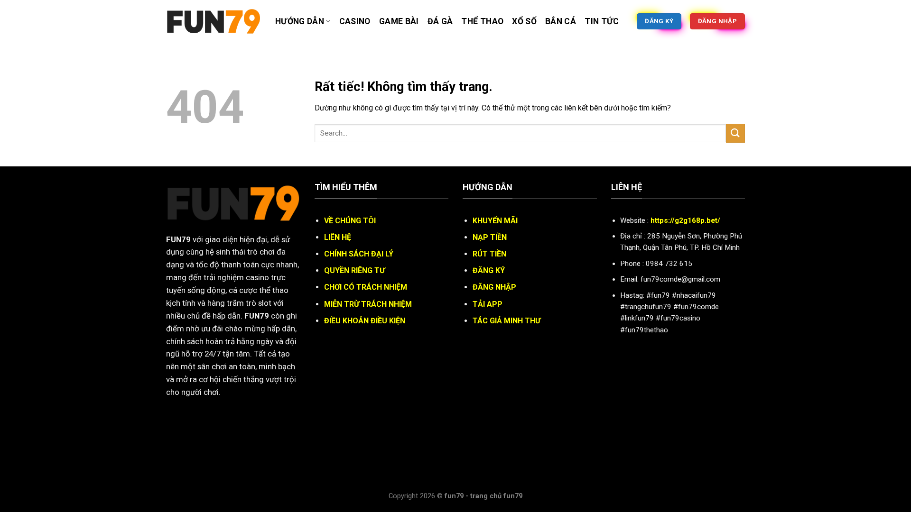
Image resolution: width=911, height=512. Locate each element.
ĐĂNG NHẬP (494, 287)
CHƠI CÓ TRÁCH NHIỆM (365, 287)
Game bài (399, 21)
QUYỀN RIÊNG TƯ (354, 270)
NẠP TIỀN (490, 237)
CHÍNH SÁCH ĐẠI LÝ (358, 253)
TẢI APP (487, 304)
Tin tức (602, 21)
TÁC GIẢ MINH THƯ (506, 320)
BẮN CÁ (560, 21)
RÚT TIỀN (489, 253)
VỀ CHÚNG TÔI (350, 220)
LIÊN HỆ (337, 237)
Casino (355, 21)
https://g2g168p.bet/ (685, 220)
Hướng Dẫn (299, 21)
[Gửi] (735, 133)
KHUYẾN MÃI (495, 220)
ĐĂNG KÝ (489, 270)
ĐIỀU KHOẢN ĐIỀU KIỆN (364, 320)
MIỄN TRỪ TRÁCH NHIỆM (368, 304)
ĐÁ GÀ (440, 21)
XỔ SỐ (524, 21)
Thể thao (482, 21)
